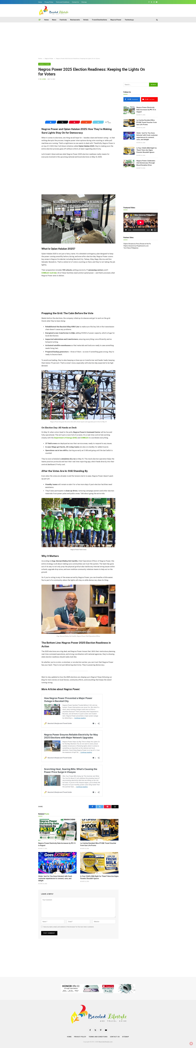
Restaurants (75, 20)
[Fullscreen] (155, 230)
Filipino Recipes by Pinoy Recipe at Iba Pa (137, 243)
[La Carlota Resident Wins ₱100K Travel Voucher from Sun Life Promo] (99, 829)
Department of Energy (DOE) (65, 438)
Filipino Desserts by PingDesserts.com (136, 246)
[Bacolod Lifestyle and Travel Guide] (53, 10)
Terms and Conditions (62, 2)
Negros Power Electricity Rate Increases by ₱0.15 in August (56, 844)
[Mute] (152, 230)
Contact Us (75, 2)
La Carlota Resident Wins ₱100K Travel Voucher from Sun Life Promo (98, 844)
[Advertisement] (120, 10)
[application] (140, 222)
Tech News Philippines (130, 248)
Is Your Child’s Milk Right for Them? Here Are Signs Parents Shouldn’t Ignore (99, 877)
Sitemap (84, 2)
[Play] (126, 230)
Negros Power (115, 20)
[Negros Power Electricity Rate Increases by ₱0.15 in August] (57, 829)
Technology (129, 20)
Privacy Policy (49, 2)
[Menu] (40, 20)
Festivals (63, 20)
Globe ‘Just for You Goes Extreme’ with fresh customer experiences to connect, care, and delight (55, 878)
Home (40, 2)
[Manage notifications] (191, 1043)
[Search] (157, 19)
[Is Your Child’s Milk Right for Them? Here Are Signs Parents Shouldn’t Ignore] (99, 863)
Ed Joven (43, 79)
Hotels (85, 20)
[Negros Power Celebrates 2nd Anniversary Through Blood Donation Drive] (129, 163)
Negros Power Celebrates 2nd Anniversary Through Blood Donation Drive (145, 163)
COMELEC (85, 438)
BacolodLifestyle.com (105, 1042)
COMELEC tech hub (49, 273)
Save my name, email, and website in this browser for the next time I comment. (68, 927)
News (54, 20)
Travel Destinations (99, 20)
